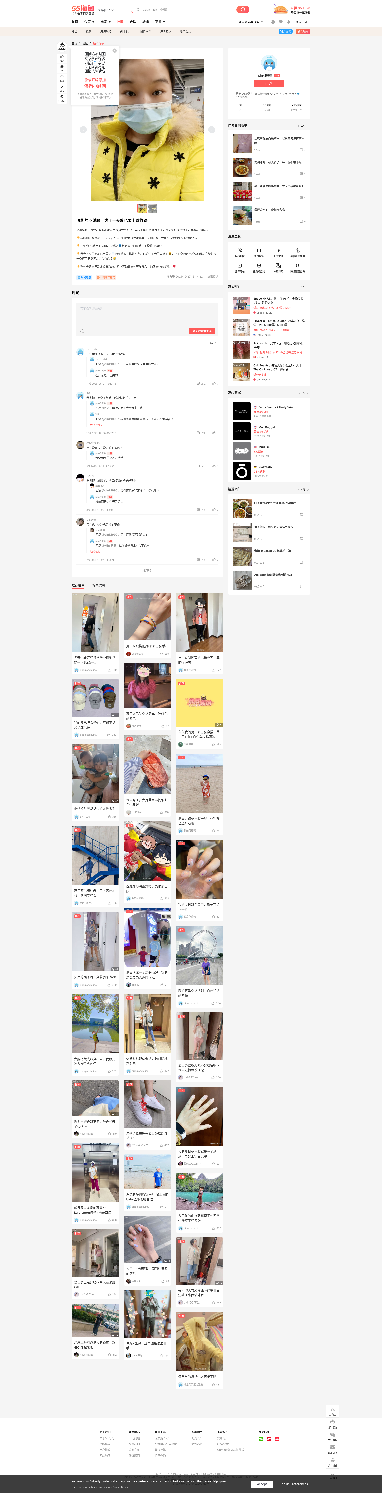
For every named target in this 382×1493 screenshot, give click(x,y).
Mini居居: (101, 530)
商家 (104, 22)
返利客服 (134, 1449)
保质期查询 (259, 271)
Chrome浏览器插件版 (230, 1449)
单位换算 (259, 256)
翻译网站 (240, 271)
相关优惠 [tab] (98, 585)
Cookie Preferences (294, 1484)
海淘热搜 (197, 1444)
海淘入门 (197, 1438)
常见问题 (134, 1438)
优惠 (87, 22)
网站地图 (105, 1455)
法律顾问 (134, 1455)
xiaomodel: (101, 359)
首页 (74, 43)
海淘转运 (165, 31)
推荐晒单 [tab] (78, 585)
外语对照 (278, 271)
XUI (88, 393)
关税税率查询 (297, 256)
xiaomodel (92, 349)
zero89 (90, 475)
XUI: (98, 414)
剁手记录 (125, 31)
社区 (74, 31)
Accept (262, 1484)
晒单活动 (185, 31)
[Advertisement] (269, 627)
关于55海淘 (106, 1438)
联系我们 (134, 1444)
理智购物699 (93, 442)
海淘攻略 (105, 31)
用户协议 (105, 1449)
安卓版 (221, 1438)
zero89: (100, 485)
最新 (89, 31)
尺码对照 (240, 256)
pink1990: (101, 370)
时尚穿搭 (86, 277)
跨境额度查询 (297, 271)
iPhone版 (223, 1444)
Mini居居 (91, 519)
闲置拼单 (145, 31)
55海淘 (83, 10)
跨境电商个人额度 (166, 1444)
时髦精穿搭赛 (107, 277)
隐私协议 (105, 1444)
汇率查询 (278, 256)
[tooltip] (95, 75)
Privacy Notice (121, 1487)
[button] (105, 10)
